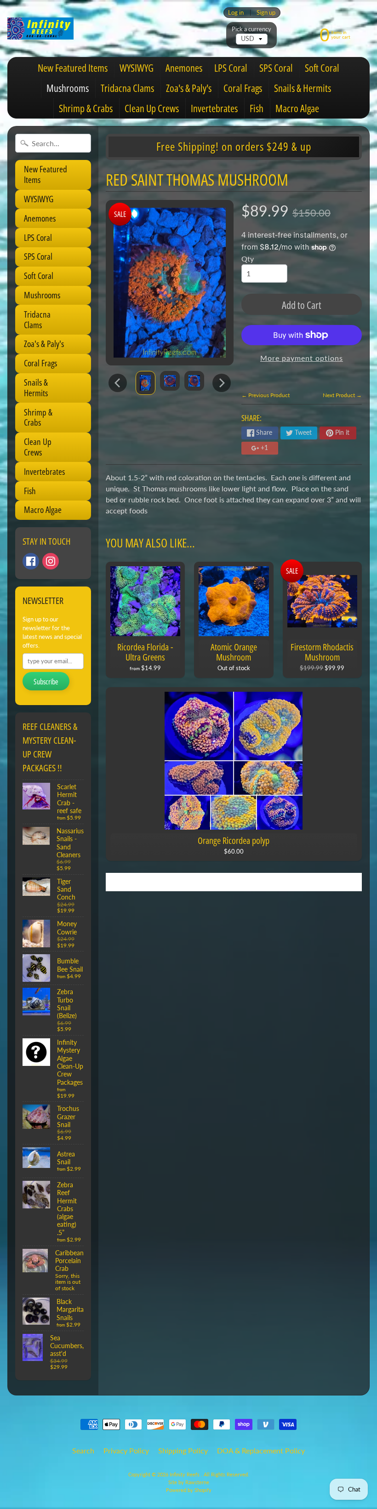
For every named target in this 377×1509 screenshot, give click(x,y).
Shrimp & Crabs (86, 108)
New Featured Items (73, 67)
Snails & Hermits (302, 88)
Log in (236, 13)
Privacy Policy (126, 1450)
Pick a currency (251, 29)
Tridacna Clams (127, 88)
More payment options (301, 357)
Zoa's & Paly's (188, 88)
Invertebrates (214, 108)
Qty (247, 258)
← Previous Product (265, 395)
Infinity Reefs (185, 1474)
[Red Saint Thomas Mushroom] (145, 382)
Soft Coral (322, 67)
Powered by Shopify (188, 1490)
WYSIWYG (137, 67)
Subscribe (46, 682)
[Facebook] (31, 561)
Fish (256, 108)
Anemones (184, 67)
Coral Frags (242, 88)
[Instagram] (50, 561)
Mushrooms (67, 88)
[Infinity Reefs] (40, 28)
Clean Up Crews (152, 108)
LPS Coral (230, 67)
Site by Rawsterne (188, 1482)
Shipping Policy (183, 1450)
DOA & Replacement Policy (261, 1450)
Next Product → (342, 395)
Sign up (266, 13)
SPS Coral (276, 67)
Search (83, 1450)
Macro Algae (297, 108)
